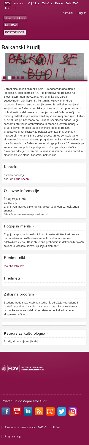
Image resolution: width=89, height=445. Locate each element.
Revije (59, 3)
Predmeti (12, 278)
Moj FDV (11, 25)
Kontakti (68, 13)
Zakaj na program (19, 294)
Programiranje (13, 436)
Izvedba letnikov (14, 266)
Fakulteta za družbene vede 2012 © (25, 427)
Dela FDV (72, 3)
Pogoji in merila (17, 226)
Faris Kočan (21, 179)
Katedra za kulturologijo (24, 333)
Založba (47, 3)
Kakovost (19, 3)
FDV (7, 3)
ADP (7, 8)
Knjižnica (33, 3)
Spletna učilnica (15, 18)
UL (15, 8)
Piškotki (57, 427)
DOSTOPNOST (14, 32)
